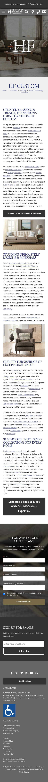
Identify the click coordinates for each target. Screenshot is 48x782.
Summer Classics (30, 4)
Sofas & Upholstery (36, 91)
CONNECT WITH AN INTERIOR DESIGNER (24, 213)
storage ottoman (20, 484)
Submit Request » (24, 601)
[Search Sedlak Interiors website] (26, 12)
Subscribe (24, 651)
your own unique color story (20, 263)
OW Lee (44, 4)
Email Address (10, 565)
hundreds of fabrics (29, 266)
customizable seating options (30, 475)
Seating (23, 91)
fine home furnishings (14, 169)
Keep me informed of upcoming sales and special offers (24, 594)
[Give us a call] (38, 12)
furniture (16, 127)
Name (6, 556)
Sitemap (21, 769)
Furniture (13, 91)
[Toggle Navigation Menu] (3, 12)
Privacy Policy (11, 769)
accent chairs (34, 388)
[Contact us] (44, 12)
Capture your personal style (14, 451)
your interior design (33, 415)
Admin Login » (39, 767)
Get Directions (25, 681)
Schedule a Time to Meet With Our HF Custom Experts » (24, 506)
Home (4, 91)
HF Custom (24, 93)
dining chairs (8, 376)
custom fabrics (9, 185)
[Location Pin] (32, 12)
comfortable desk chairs (22, 379)
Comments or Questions (13, 583)
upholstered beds (10, 404)
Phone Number (10, 574)
